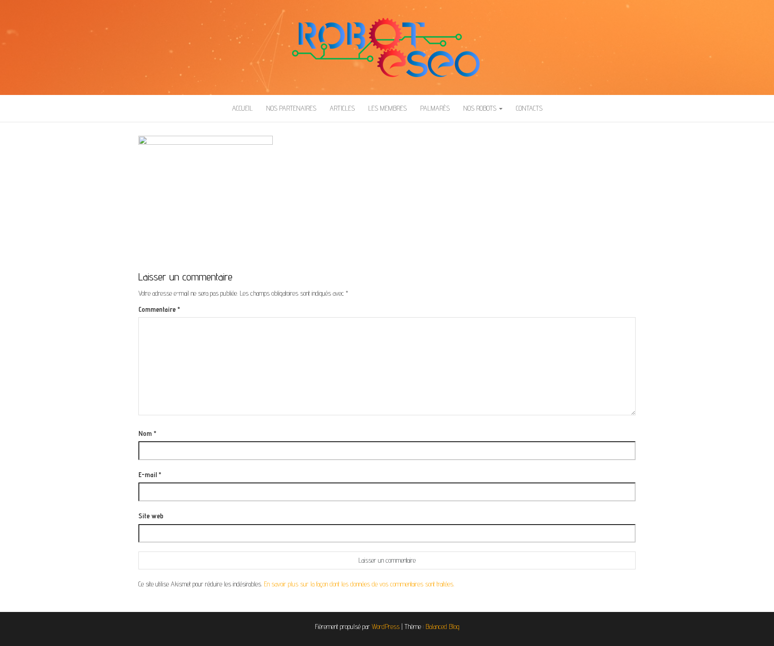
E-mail (149, 474)
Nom (147, 433)
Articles (342, 108)
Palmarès (435, 108)
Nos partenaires (291, 108)
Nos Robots (480, 108)
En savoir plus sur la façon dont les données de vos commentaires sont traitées (358, 584)
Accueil (242, 108)
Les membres (387, 108)
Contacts (529, 108)
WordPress (386, 626)
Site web (150, 516)
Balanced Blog (443, 626)
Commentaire (159, 309)
